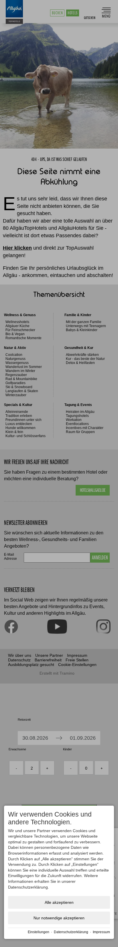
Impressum (101, 932)
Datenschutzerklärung (71, 932)
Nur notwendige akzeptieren (59, 918)
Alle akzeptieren (59, 902)
